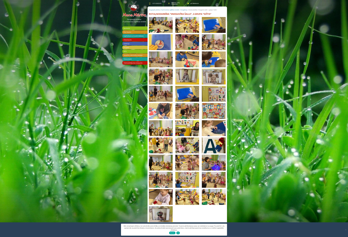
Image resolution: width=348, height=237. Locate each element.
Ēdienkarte (127, 40)
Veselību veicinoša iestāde (133, 55)
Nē (178, 233)
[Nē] (346, 230)
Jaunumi (127, 28)
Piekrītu (172, 233)
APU (125, 51)
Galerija (126, 44)
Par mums (127, 32)
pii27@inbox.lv (194, 3)
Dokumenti (128, 59)
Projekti (126, 47)
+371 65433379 (156, 3)
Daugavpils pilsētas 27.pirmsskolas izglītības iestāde (134, 20)
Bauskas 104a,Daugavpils (175, 3)
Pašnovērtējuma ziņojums (133, 63)
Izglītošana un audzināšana (134, 36)
